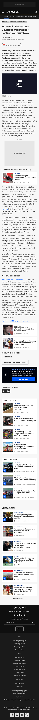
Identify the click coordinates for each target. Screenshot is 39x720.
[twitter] (17, 715)
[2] (17, 615)
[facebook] (12, 715)
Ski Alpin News (19, 672)
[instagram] (27, 715)
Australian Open (19, 660)
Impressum (19, 697)
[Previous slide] (2, 16)
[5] (24, 615)
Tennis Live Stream (20, 676)
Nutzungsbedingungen (19, 691)
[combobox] (19, 622)
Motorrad (5, 21)
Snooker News (19, 650)
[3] (19, 615)
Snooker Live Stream (19, 663)
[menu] (35, 11)
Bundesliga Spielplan (19, 641)
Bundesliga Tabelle (20, 644)
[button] (3, 12)
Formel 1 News (19, 666)
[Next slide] (36, 16)
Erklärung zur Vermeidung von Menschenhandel (19, 700)
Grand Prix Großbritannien (18, 21)
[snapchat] (22, 715)
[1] (15, 615)
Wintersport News (19, 669)
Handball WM (19, 657)
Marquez (5, 209)
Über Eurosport (19, 683)
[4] (22, 615)
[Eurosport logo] (13, 12)
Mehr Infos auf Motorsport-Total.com (15, 321)
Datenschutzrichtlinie (19, 694)
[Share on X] (4, 391)
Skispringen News (19, 647)
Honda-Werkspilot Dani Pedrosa (13, 279)
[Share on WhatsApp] (8, 391)
